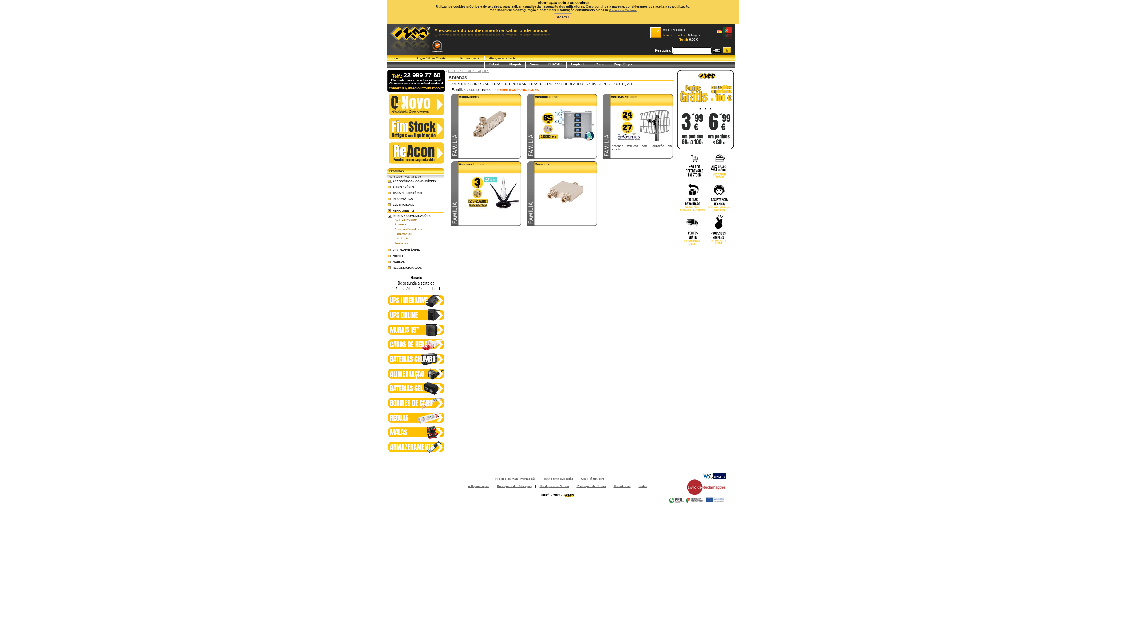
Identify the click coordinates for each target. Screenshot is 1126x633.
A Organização (478, 486)
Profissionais (469, 58)
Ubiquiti (515, 64)
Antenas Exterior (624, 96)
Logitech (578, 64)
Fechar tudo (413, 176)
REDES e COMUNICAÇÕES (468, 71)
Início (397, 58)
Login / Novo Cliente (431, 58)
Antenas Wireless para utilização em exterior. (642, 147)
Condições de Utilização (514, 486)
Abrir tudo (395, 176)
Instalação (402, 238)
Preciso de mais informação (515, 478)
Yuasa (534, 64)
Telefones (401, 243)
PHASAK (555, 64)
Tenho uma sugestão (558, 478)
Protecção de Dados (591, 486)
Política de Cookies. (623, 10)
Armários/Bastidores (408, 229)
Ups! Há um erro (592, 478)
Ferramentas (403, 233)
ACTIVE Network (406, 219)
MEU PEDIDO (674, 30)
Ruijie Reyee (623, 64)
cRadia (599, 64)
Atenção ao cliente (502, 58)
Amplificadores (546, 96)
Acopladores (469, 96)
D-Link (494, 64)
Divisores (542, 164)
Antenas (400, 224)
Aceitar (563, 17)
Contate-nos (622, 486)
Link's (643, 486)
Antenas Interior (471, 164)
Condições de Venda (554, 486)
